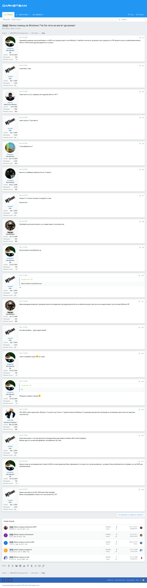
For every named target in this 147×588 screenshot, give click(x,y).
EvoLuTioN (134, 551)
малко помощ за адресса (23, 549)
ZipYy (11, 536)
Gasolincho (133, 559)
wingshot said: (25, 279)
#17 (142, 461)
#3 (143, 91)
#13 (142, 353)
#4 (143, 117)
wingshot (7, 28)
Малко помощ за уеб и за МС (24, 542)
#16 (142, 435)
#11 (142, 301)
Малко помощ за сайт (21, 557)
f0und (135, 544)
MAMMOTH (12, 529)
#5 (143, 143)
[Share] (139, 38)
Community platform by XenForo (21, 585)
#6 (143, 169)
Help (27, 529)
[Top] (140, 580)
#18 (142, 489)
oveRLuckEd (133, 536)
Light (10, 580)
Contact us (110, 580)
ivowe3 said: (25, 385)
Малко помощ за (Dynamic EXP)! (25, 527)
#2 (143, 66)
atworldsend (13, 551)
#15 (142, 409)
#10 (142, 275)
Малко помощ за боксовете (23, 534)
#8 (143, 221)
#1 (143, 38)
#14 (142, 381)
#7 (143, 195)
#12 (142, 327)
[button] (29, 14)
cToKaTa (12, 544)
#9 (143, 247)
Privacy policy (130, 580)
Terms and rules (120, 580)
